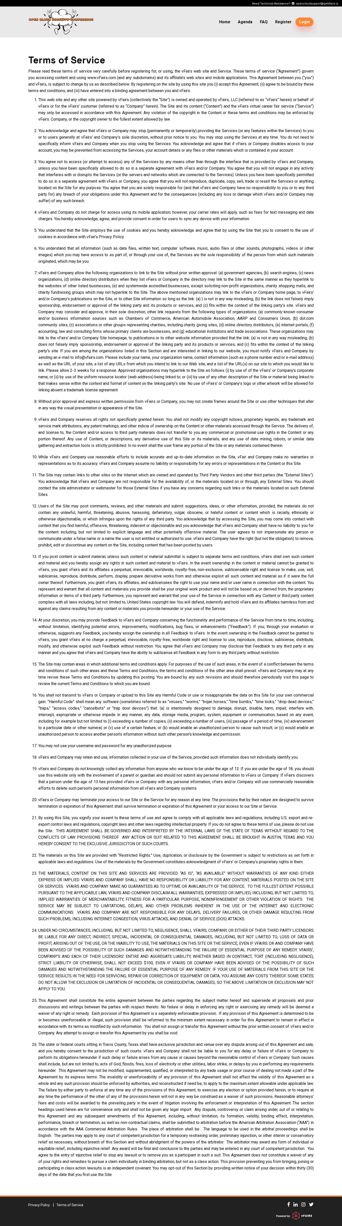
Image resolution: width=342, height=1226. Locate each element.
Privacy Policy (39, 1205)
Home (224, 22)
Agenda (245, 22)
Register (283, 22)
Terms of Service (66, 60)
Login (304, 22)
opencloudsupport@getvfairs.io (316, 3)
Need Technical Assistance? (295, 3)
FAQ (264, 22)
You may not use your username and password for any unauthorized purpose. (105, 745)
